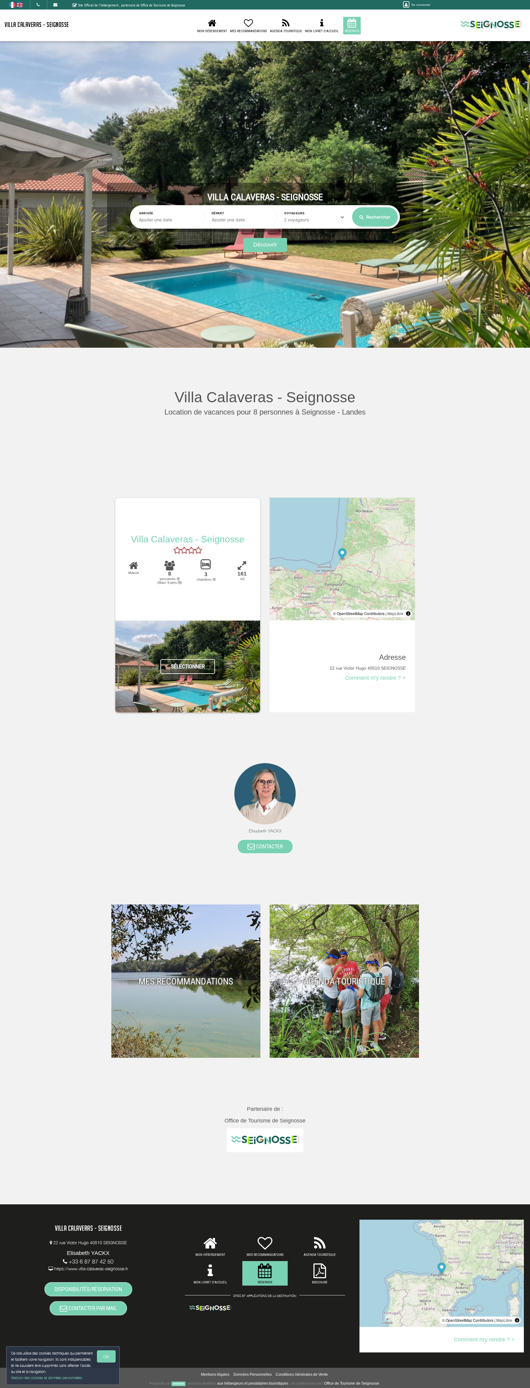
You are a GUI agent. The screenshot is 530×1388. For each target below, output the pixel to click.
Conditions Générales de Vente (302, 1374)
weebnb (178, 1383)
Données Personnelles (252, 1374)
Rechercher (377, 217)
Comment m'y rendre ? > (375, 678)
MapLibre (395, 613)
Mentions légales (215, 1374)
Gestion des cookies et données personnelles (46, 1377)
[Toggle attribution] (408, 613)
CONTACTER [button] (269, 846)
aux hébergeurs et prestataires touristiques (252, 1383)
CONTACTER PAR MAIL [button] (92, 1308)
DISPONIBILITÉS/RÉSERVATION (88, 1289)
